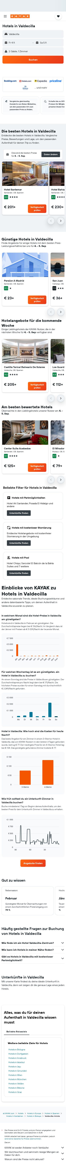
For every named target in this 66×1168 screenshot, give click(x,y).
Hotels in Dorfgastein (18, 1053)
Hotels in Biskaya (34, 1116)
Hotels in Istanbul (16, 1062)
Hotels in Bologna (16, 1049)
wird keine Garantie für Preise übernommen (23, 1139)
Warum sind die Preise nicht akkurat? (24, 1159)
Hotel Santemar (13, 189)
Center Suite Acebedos (17, 448)
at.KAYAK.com (8, 1113)
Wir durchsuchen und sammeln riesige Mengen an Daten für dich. (32, 1153)
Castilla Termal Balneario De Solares (24, 367)
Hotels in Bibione (16, 1087)
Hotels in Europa (34, 1113)
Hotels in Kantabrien (14, 1116)
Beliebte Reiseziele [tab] (16, 1031)
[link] (19, 513)
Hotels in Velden (16, 1083)
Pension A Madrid (14, 280)
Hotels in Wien (15, 1075)
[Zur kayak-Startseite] (20, 16)
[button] (5, 16)
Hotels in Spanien (52, 1113)
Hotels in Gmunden (17, 1070)
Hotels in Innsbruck (17, 1058)
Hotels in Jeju (14, 1066)
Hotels (20, 1113)
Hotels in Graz (15, 1092)
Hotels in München (17, 1079)
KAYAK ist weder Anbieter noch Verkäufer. (27, 1147)
